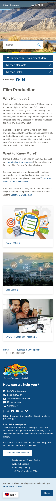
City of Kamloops (11, 5)
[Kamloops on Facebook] (4, 411)
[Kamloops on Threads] (22, 411)
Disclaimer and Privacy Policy (26, 460)
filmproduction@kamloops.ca (18, 162)
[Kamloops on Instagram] (8, 411)
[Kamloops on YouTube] (17, 411)
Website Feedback (20, 464)
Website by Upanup (21, 467)
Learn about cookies (12, 486)
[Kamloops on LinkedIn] (12, 411)
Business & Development (28, 350)
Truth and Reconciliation (17, 453)
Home (6, 350)
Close (47, 493)
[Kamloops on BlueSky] (26, 411)
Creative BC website (20, 195)
